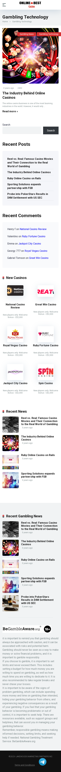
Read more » (10, 111)
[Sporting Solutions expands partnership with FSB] (10, 487)
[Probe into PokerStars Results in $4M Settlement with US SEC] (10, 610)
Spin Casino (46, 383)
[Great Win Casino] (46, 295)
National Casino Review (33, 229)
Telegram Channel (43, 762)
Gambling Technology (49, 34)
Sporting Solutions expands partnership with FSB (24, 186)
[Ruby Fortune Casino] (46, 341)
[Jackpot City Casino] (15, 379)
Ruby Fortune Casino (33, 236)
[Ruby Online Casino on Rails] (10, 468)
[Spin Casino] (46, 379)
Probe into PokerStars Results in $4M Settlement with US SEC (27, 195)
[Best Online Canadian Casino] (31, 4)
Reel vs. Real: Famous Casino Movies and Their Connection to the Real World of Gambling (30, 162)
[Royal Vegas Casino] (15, 341)
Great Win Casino (38, 257)
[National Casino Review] (15, 294)
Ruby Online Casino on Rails (24, 178)
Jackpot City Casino (29, 243)
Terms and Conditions (25, 765)
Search (6, 124)
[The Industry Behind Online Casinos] (30, 56)
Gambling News (27, 34)
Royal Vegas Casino (36, 250)
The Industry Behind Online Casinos (29, 172)
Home (5, 21)
